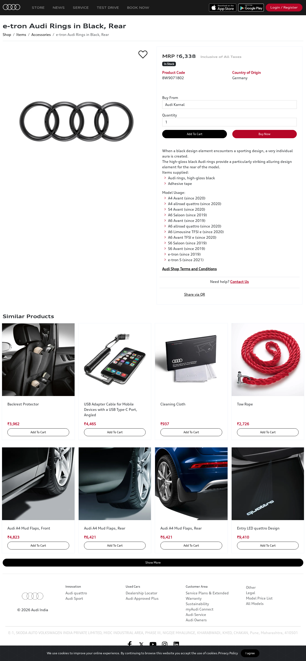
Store (38, 7)
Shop (7, 34)
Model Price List (259, 598)
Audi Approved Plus (142, 598)
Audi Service (196, 614)
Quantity (169, 115)
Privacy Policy (228, 653)
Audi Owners (196, 620)
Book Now (138, 7)
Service (81, 7)
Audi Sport (74, 598)
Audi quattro (76, 593)
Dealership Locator (141, 593)
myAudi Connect (199, 609)
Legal (250, 593)
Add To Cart (194, 134)
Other (251, 587)
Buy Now (264, 134)
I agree (250, 653)
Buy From (170, 97)
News (59, 7)
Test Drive (108, 7)
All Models (255, 603)
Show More (153, 562)
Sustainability (197, 604)
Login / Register (284, 7)
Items (21, 34)
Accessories (41, 34)
